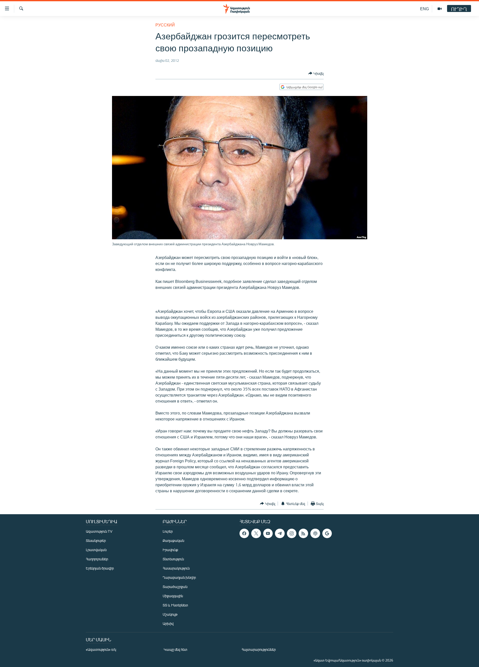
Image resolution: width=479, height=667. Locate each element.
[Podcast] (315, 533)
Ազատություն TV (99, 531)
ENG (424, 8)
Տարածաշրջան (175, 586)
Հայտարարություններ (258, 649)
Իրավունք (170, 550)
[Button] (316, 73)
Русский (165, 24)
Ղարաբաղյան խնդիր (179, 577)
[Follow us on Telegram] (279, 533)
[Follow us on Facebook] (244, 533)
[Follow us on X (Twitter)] (256, 533)
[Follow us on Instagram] (291, 533)
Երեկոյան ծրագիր (100, 568)
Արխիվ (168, 623)
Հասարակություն (176, 568)
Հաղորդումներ (97, 559)
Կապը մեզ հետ (175, 649)
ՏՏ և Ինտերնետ (175, 605)
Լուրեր (168, 531)
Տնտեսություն (173, 559)
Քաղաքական (173, 540)
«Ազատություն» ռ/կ (101, 649)
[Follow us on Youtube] (268, 533)
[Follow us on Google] (327, 533)
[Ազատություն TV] (439, 8)
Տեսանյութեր (96, 540)
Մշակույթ (170, 614)
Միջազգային (173, 596)
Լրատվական (96, 550)
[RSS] (303, 533)
